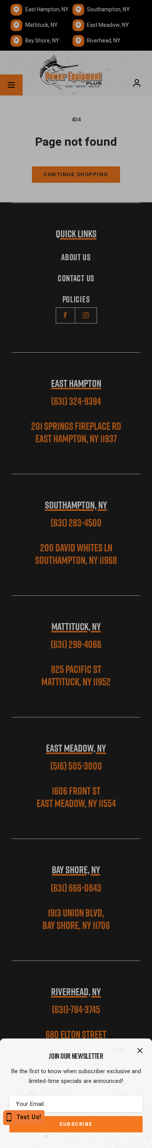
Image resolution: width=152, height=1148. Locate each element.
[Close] (140, 1050)
